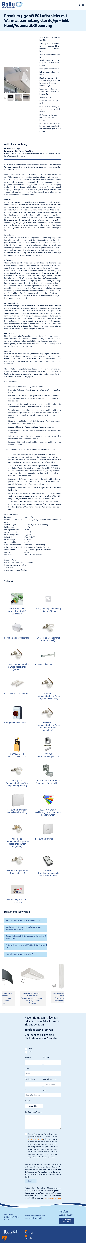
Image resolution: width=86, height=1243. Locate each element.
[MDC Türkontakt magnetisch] (17, 683)
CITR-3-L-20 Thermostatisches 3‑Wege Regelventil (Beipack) (17, 783)
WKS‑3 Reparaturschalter (15, 722)
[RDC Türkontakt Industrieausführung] (17, 744)
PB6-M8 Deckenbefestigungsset (48, 755)
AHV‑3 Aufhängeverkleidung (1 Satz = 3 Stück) (48, 610)
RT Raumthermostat (44, 839)
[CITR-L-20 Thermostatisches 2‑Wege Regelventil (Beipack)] (17, 654)
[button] (79, 5)
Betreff (27, 1101)
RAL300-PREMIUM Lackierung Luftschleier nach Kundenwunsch (48, 812)
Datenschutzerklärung (35, 1139)
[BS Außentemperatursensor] (17, 628)
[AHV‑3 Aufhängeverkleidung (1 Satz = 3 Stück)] (48, 599)
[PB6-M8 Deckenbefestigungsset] (48, 744)
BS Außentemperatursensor (16, 638)
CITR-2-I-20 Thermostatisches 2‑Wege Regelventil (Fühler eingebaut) (48, 726)
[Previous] (5, 985)
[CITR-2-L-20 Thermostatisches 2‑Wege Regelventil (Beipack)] (48, 683)
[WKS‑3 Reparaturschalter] (17, 713)
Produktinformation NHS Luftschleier (18, 954)
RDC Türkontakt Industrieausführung (17, 755)
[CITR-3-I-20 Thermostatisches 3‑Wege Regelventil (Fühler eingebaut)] (17, 829)
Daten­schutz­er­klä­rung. (52, 1198)
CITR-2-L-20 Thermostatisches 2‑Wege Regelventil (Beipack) (48, 696)
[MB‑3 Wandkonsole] (48, 654)
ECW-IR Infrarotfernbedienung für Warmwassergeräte (48, 873)
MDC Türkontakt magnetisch (16, 693)
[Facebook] (26, 1230)
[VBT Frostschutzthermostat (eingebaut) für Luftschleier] (48, 771)
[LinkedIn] (26, 1235)
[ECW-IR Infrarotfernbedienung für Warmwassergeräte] (48, 860)
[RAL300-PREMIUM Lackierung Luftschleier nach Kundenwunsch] (48, 800)
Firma (27, 1068)
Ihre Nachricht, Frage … (33, 1112)
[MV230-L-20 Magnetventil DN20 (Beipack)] (48, 628)
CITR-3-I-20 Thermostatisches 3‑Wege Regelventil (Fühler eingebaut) (17, 843)
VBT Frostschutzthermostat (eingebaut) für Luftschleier (48, 782)
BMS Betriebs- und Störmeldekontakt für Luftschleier (17, 611)
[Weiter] (61, 985)
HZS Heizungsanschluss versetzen (17, 900)
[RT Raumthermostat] (48, 829)
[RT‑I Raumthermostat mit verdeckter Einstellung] (17, 800)
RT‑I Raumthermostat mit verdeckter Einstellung (17, 811)
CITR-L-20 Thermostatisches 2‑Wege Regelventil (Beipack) (17, 667)
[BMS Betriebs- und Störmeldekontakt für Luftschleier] (17, 599)
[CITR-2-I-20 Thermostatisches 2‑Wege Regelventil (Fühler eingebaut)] (48, 713)
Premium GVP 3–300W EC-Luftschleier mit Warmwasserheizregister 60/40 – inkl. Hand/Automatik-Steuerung (32, 998)
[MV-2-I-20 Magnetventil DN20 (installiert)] (17, 860)
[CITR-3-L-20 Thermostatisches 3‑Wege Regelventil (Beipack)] (17, 771)
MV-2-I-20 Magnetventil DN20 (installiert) (17, 871)
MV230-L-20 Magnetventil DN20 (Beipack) (48, 639)
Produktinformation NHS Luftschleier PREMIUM (22, 920)
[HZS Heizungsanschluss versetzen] (17, 890)
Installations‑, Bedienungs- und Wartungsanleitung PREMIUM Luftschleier (23, 928)
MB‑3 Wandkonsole (43, 664)
